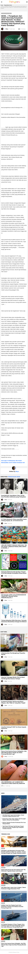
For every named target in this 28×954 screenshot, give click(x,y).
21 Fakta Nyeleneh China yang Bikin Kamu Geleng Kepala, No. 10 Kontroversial (14, 520)
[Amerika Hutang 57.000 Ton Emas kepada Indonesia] (14, 717)
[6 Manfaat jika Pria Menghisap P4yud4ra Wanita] (14, 643)
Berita (3, 867)
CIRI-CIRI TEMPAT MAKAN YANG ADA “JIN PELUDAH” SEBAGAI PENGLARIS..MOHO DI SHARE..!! (14, 546)
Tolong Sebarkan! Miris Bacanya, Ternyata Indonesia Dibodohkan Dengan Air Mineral (14, 621)
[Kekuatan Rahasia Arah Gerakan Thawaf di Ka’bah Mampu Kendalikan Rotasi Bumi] (14, 561)
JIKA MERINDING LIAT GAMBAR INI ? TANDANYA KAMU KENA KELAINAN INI (13, 782)
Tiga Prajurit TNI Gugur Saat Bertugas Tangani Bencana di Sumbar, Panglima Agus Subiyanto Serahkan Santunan (13, 827)
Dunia (3, 848)
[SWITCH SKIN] (26, 2)
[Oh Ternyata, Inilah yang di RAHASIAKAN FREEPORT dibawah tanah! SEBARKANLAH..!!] (14, 586)
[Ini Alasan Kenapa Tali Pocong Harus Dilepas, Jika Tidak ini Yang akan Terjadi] (14, 692)
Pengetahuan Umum (14, 476)
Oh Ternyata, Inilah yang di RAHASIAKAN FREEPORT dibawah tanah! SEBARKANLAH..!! (13, 596)
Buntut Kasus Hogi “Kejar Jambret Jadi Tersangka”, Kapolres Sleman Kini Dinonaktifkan (14, 819)
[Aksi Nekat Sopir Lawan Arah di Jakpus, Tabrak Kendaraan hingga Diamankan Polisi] (14, 878)
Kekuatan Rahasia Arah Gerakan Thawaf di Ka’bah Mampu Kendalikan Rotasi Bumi (13, 572)
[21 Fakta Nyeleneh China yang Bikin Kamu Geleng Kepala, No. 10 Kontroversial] (14, 510)
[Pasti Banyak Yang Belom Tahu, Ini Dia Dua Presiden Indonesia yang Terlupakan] (14, 486)
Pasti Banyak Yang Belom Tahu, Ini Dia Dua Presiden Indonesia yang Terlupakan (13, 496)
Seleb (3, 941)
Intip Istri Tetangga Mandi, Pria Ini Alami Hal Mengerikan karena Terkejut (13, 678)
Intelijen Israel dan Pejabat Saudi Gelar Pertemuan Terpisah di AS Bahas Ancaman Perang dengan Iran (12, 907)
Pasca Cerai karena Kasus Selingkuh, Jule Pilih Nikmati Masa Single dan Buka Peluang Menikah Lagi (14, 753)
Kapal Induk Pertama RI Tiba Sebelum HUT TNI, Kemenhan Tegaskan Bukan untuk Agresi (13, 870)
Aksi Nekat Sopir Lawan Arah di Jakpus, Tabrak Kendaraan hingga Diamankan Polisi (13, 815)
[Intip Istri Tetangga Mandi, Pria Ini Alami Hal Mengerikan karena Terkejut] (14, 668)
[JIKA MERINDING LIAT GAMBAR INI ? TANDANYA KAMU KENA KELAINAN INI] (14, 770)
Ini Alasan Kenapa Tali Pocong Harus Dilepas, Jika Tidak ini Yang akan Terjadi (13, 702)
